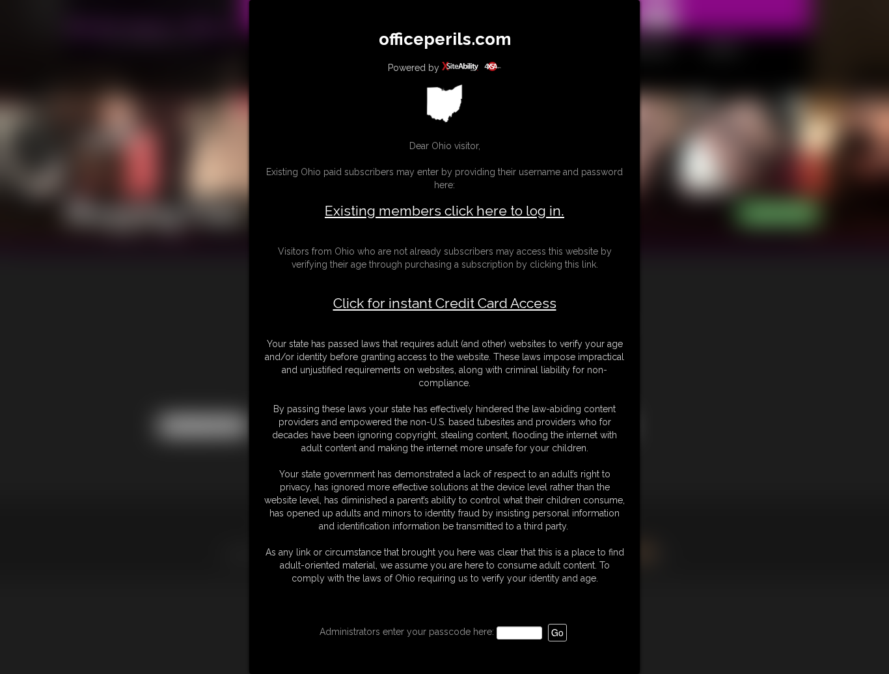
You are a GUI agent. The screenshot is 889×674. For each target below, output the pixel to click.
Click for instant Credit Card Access (444, 303)
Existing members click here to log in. (444, 211)
